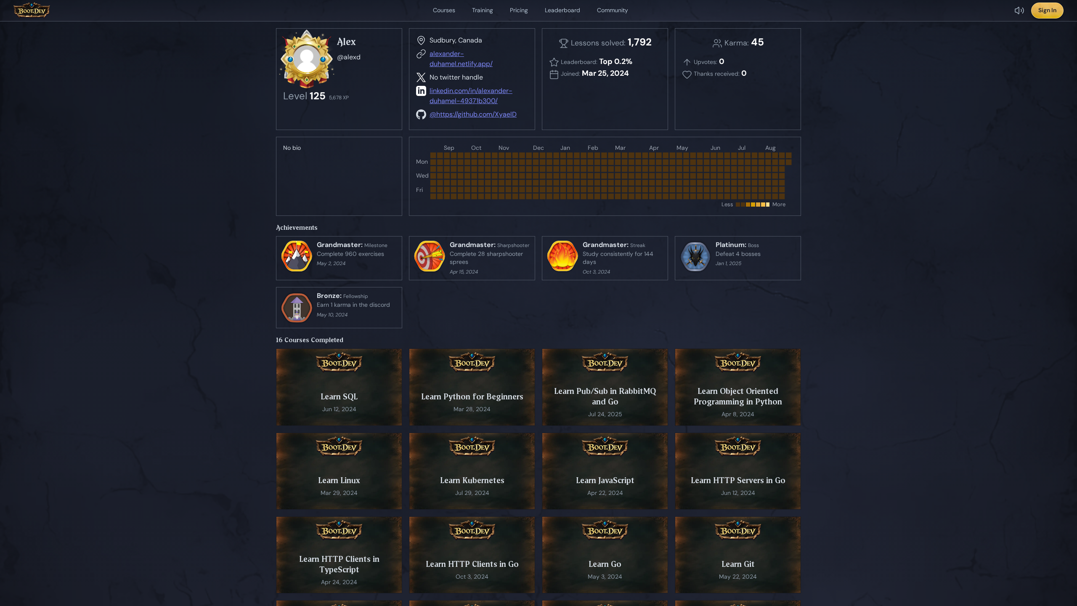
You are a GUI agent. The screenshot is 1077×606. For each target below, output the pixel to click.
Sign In (1047, 10)
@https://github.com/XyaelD (473, 114)
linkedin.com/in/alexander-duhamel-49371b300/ (471, 95)
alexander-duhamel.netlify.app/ (461, 58)
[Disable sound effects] (1019, 10)
